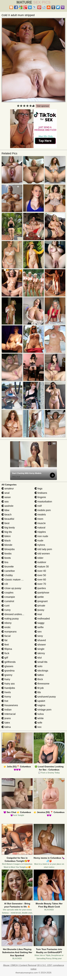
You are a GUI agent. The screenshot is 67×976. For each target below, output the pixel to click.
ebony (8, 623)
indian (8, 709)
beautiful (9, 519)
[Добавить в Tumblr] (53, 7)
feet (6, 644)
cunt (6, 605)
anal (7, 493)
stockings (42, 670)
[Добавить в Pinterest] (39, 7)
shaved (41, 640)
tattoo (40, 675)
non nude (42, 536)
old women (43, 553)
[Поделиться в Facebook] (16, 7)
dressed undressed (15, 614)
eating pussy (11, 618)
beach (8, 514)
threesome (43, 683)
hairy (7, 679)
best (6, 523)
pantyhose (43, 592)
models (41, 514)
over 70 (41, 584)
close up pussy (12, 588)
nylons (41, 545)
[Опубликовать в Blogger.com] (11, 7)
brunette (9, 566)
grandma (9, 670)
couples (8, 592)
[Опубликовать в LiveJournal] (34, 7)
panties (41, 588)
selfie (40, 627)
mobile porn (44, 510)
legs (39, 488)
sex (39, 631)
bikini (7, 536)
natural (41, 527)
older (40, 558)
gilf (6, 657)
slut (39, 657)
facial (7, 636)
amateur (9, 488)
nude (40, 540)
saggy (40, 623)
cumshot (9, 601)
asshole (8, 506)
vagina (41, 705)
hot (6, 701)
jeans (7, 718)
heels (7, 692)
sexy (40, 636)
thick (40, 679)
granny (8, 675)
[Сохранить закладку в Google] (20, 7)
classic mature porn (15, 579)
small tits (42, 662)
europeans (10, 631)
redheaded (43, 618)
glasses (8, 666)
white (40, 718)
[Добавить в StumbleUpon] (48, 7)
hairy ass (9, 683)
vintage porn (44, 709)
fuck (6, 653)
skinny (41, 653)
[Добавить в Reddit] (44, 7)
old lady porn (44, 549)
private (41, 605)
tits (39, 692)
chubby (8, 575)
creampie (9, 597)
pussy (40, 610)
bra (6, 562)
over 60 (41, 579)
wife (39, 722)
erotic (7, 627)
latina (7, 727)
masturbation (44, 501)
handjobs (9, 688)
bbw (6, 510)
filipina (8, 649)
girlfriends (10, 662)
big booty (9, 527)
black (7, 540)
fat (5, 640)
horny (7, 696)
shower (41, 644)
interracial (10, 714)
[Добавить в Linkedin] (30, 7)
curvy (7, 610)
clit (6, 584)
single (40, 649)
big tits (8, 532)
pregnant (42, 601)
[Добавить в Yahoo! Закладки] (63, 7)
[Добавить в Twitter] (58, 7)
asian (7, 497)
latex (7, 722)
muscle (41, 523)
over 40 (41, 571)
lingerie (41, 497)
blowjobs (9, 549)
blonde (8, 545)
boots (7, 558)
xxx (39, 727)
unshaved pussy (46, 696)
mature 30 (43, 566)
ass (6, 501)
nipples (41, 532)
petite (40, 597)
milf (39, 506)
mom (40, 519)
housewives (11, 705)
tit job (40, 688)
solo (39, 666)
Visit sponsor (42, 106)
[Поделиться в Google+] (25, 7)
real (39, 614)
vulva (40, 714)
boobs (8, 553)
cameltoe (9, 571)
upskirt (41, 701)
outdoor (41, 562)
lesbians (42, 493)
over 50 (41, 575)
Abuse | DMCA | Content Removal (19, 965)
